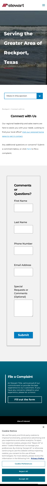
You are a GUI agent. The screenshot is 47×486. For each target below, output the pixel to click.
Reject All (23, 471)
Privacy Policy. (37, 458)
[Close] (43, 427)
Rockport (6, 109)
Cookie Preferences (23, 464)
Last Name (20, 222)
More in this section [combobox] (17, 96)
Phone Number (23, 243)
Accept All (23, 479)
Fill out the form (24, 399)
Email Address (22, 265)
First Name (20, 200)
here (29, 149)
